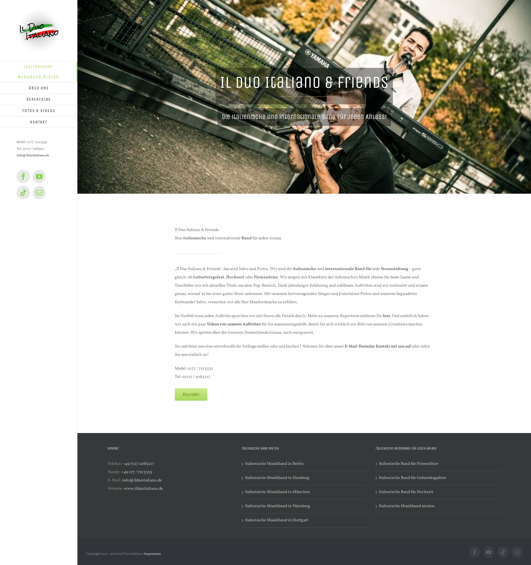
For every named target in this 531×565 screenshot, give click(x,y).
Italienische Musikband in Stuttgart (276, 520)
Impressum (152, 554)
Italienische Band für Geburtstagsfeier (412, 478)
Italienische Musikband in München (277, 492)
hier (386, 316)
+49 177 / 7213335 (136, 472)
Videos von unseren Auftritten (234, 324)
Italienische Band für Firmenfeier (408, 464)
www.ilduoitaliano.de (143, 489)
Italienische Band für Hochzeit (406, 492)
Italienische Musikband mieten (406, 506)
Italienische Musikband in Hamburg (277, 478)
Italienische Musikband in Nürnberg (277, 506)
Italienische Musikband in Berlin (274, 464)
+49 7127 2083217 (138, 464)
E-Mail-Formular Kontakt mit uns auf (378, 346)
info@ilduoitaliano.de (33, 155)
